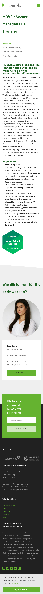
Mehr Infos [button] (17, 583)
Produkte (6, 514)
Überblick (6, 43)
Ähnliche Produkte (12, 52)
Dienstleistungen (11, 56)
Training (5, 517)
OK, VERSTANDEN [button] (21, 590)
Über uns (6, 511)
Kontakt (20, 373)
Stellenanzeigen (8, 505)
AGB (4, 508)
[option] (12, 458)
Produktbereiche (11, 48)
